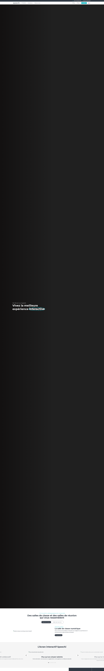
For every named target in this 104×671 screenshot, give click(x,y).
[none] (89, 3)
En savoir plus (59, 635)
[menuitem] (89, 3)
